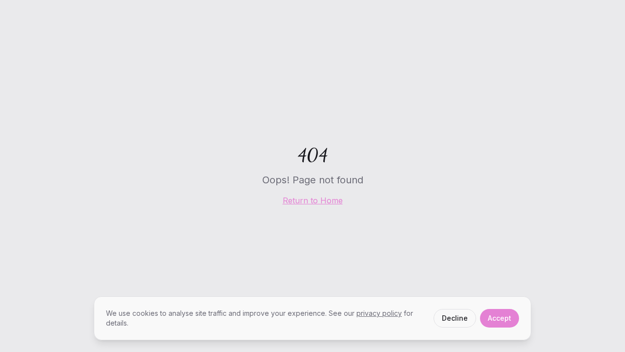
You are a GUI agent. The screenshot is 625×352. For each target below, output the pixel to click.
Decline (455, 318)
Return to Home (313, 200)
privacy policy (379, 313)
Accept (499, 318)
